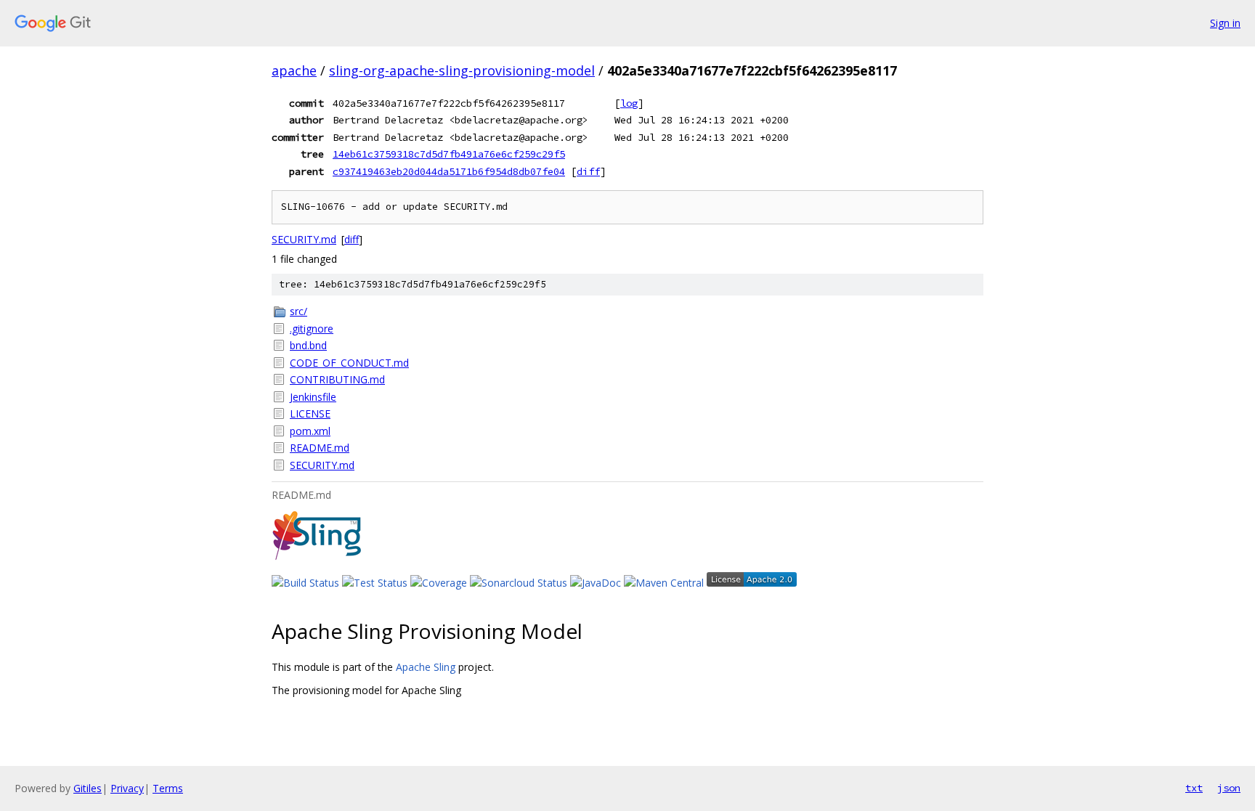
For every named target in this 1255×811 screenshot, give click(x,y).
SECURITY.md (304, 239)
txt (1194, 787)
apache (294, 70)
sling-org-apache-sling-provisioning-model (462, 70)
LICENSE (310, 413)
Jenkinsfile (313, 397)
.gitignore (311, 328)
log (629, 103)
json (1228, 787)
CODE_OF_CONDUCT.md (349, 363)
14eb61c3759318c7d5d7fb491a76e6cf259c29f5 (449, 153)
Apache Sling (425, 667)
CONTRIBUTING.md (337, 379)
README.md (319, 448)
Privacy (127, 788)
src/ (298, 311)
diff (588, 171)
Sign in (1225, 23)
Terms (168, 788)
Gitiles (87, 788)
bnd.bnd (308, 345)
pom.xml (310, 431)
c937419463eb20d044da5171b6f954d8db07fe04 (449, 171)
